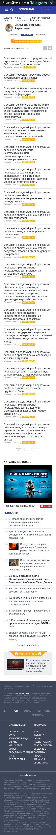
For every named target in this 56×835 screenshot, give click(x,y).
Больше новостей (26, 645)
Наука (37, 738)
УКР (44, 10)
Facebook (45, 48)
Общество (40, 749)
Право (37, 756)
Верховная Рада (18, 738)
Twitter (50, 48)
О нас (27, 711)
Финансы (39, 759)
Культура (39, 735)
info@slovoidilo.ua (28, 775)
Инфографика (28, 654)
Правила (37, 715)
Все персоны (21, 19)
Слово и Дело (8, 19)
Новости (40, 35)
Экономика (41, 762)
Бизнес (38, 731)
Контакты (44, 711)
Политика (40, 752)
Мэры (11, 756)
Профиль (13, 35)
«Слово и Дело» (23, 693)
